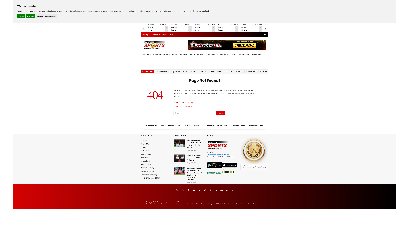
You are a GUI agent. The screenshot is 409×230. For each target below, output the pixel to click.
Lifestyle (210, 125)
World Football (196, 54)
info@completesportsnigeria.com (218, 154)
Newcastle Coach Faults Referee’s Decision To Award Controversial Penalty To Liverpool (194, 174)
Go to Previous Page (185, 102)
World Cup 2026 (181, 71)
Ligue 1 (264, 71)
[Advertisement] (204, 62)
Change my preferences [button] (46, 16)
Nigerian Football (160, 54)
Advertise (144, 147)
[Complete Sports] (154, 45)
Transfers (210, 54)
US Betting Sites (256, 125)
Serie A (240, 71)
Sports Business (238, 125)
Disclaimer (144, 158)
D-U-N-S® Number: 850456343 (152, 178)
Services (155, 34)
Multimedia (244, 54)
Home (149, 54)
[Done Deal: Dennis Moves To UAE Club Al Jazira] (179, 158)
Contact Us (145, 144)
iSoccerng (222, 125)
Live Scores (148, 71)
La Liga (229, 71)
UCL (212, 71)
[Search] (265, 34)
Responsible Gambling (149, 175)
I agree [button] (21, 16)
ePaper (164, 34)
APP (171, 34)
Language (256, 54)
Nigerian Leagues (179, 54)
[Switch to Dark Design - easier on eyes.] (262, 34)
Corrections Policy (147, 168)
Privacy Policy (146, 161)
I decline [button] (30, 16)
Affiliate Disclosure (147, 171)
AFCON (203, 71)
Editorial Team (146, 154)
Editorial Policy (146, 164)
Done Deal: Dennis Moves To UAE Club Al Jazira (194, 158)
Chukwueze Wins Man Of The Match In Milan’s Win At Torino (194, 144)
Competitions (223, 54)
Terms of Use (145, 151)
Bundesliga (252, 71)
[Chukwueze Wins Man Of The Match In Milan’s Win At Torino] (179, 143)
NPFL (194, 71)
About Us (144, 140)
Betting (145, 34)
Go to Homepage (184, 106)
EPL (220, 71)
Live (233, 54)
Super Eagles (164, 71)
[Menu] (144, 54)
